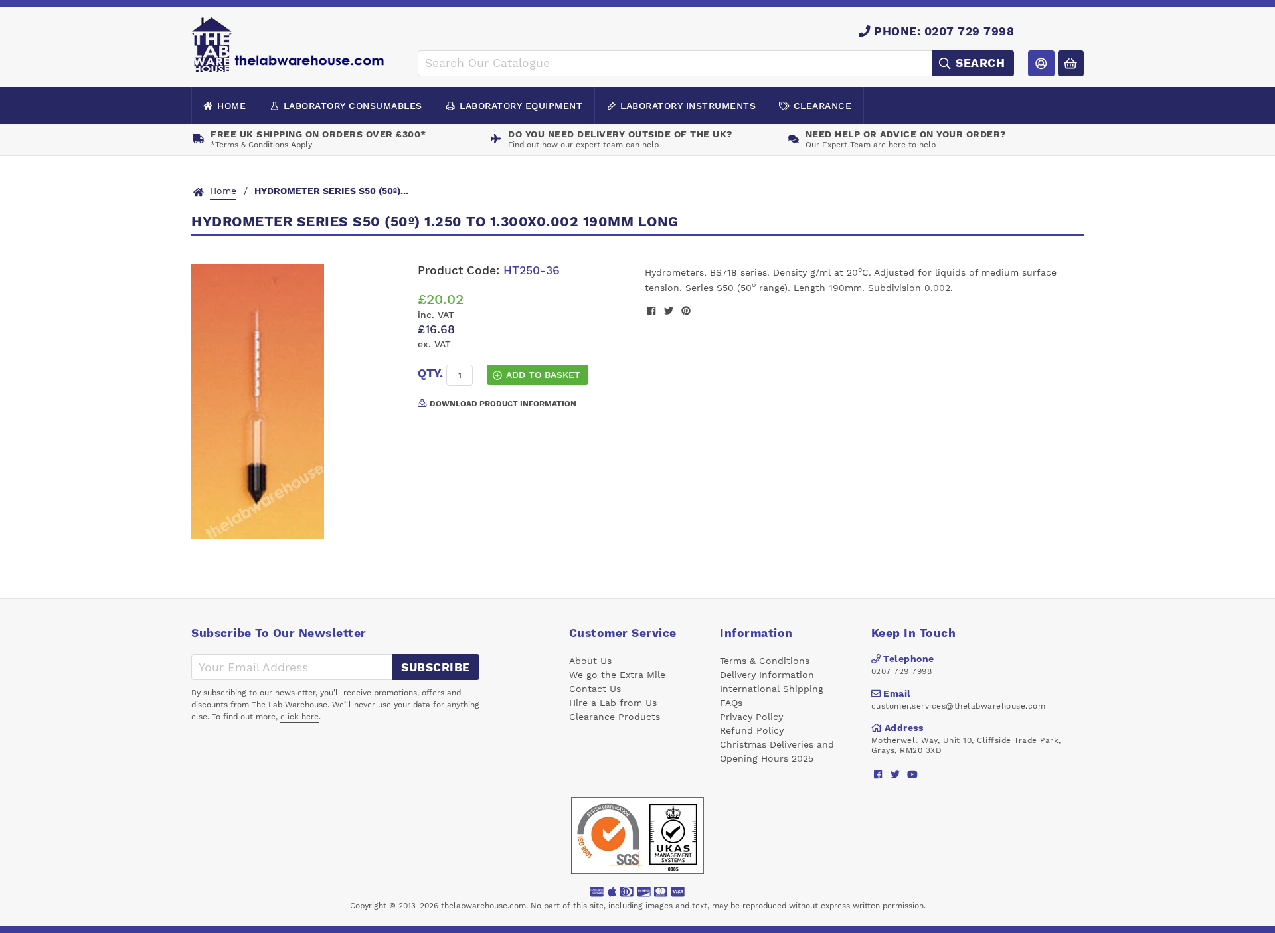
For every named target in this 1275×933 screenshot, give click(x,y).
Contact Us (595, 688)
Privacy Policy (751, 716)
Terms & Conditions (764, 660)
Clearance (823, 105)
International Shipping (771, 688)
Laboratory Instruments (688, 105)
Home (231, 105)
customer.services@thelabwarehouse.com (958, 706)
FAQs (731, 702)
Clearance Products (614, 716)
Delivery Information (767, 674)
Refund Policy (752, 730)
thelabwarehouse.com (483, 905)
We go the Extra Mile (617, 674)
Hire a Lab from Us (613, 702)
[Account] (1041, 63)
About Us (590, 660)
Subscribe (435, 667)
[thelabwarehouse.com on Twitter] (895, 774)
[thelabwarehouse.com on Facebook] (878, 774)
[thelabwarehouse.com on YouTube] (913, 774)
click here (299, 716)
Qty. (430, 373)
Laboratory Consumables (353, 105)
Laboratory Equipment (521, 105)
